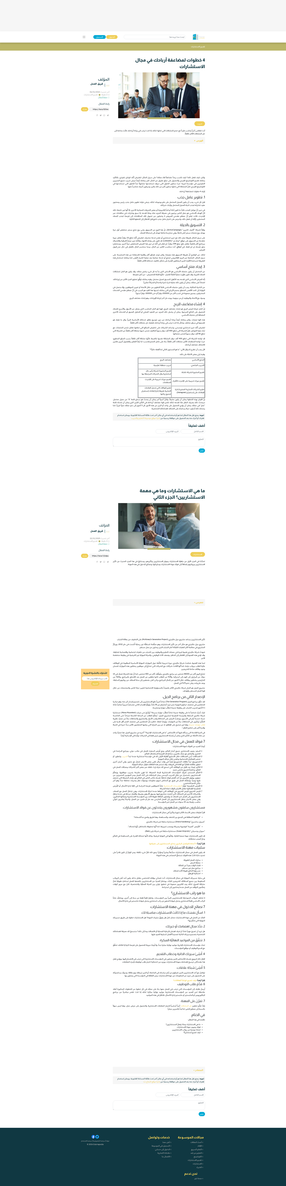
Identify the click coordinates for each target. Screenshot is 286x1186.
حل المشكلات (186, 1006)
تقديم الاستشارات (91, 95)
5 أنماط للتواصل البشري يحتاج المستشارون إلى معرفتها (173, 843)
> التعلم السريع (197, 1149)
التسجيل (99, 37)
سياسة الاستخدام (86, 1141)
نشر (202, 450)
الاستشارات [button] (197, 554)
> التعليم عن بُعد (196, 1153)
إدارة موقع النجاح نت (151, 1082)
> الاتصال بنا (166, 1156)
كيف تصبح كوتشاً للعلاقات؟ (185, 980)
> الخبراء (199, 1167)
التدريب (125, 756)
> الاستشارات (198, 1164)
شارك (84, 109)
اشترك (95, 683)
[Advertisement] (143, 15)
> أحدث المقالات (196, 1142)
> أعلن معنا (167, 1142)
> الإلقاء (200, 1146)
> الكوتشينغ (198, 1156)
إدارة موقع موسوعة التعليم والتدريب (145, 418)
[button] (159, 140)
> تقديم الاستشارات (195, 1160)
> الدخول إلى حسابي (163, 1149)
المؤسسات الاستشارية (173, 786)
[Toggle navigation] (84, 37)
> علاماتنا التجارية (164, 1153)
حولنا (107, 1141)
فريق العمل (96, 83)
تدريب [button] (199, 124)
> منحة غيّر (198, 1178)
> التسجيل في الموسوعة (161, 1146)
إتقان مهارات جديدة (197, 725)
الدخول (112, 37)
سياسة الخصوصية (99, 1141)
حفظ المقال (102, 97)
